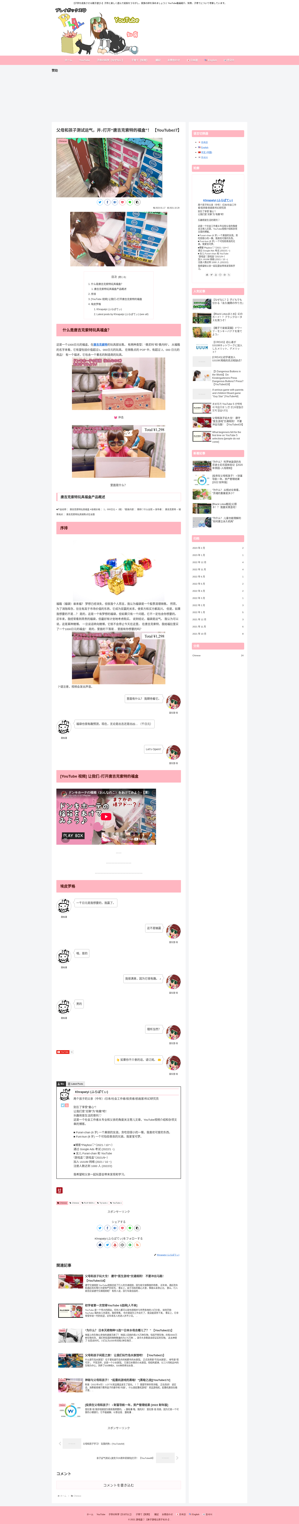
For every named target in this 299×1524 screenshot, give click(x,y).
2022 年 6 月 (218, 576)
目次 (114, 277)
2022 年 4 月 (218, 591)
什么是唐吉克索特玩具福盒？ (107, 284)
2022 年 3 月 (218, 598)
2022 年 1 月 (218, 612)
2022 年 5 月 (218, 584)
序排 (93, 294)
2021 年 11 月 (218, 626)
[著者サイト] (100, 1245)
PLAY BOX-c (89, 1203)
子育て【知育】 (143, 1514)
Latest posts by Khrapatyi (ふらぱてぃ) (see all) (122, 314)
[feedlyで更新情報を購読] (130, 1245)
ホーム (90, 1514)
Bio (62, 1084)
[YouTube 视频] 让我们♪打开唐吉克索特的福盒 (116, 299)
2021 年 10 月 (218, 634)
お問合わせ (167, 1514)
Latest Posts (77, 1084)
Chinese (63, 1203)
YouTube (101, 1514)
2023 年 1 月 (218, 555)
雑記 (156, 1514)
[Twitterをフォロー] (107, 1245)
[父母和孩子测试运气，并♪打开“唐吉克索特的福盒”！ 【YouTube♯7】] (115, 202)
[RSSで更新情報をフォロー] (137, 1245)
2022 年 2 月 (218, 605)
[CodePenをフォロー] (122, 1245)
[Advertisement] (145, 95)
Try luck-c (104, 1203)
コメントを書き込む (118, 1485)
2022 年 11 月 (218, 569)
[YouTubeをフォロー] (115, 1245)
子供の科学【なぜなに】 (121, 1514)
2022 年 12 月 (218, 562)
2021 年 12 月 (218, 619)
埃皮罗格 (96, 304)
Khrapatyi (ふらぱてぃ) (109, 309)
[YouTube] (67, 1106)
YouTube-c (117, 1203)
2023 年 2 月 (218, 548)
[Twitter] (63, 1106)
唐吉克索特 (100, 344)
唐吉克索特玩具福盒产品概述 (110, 289)
